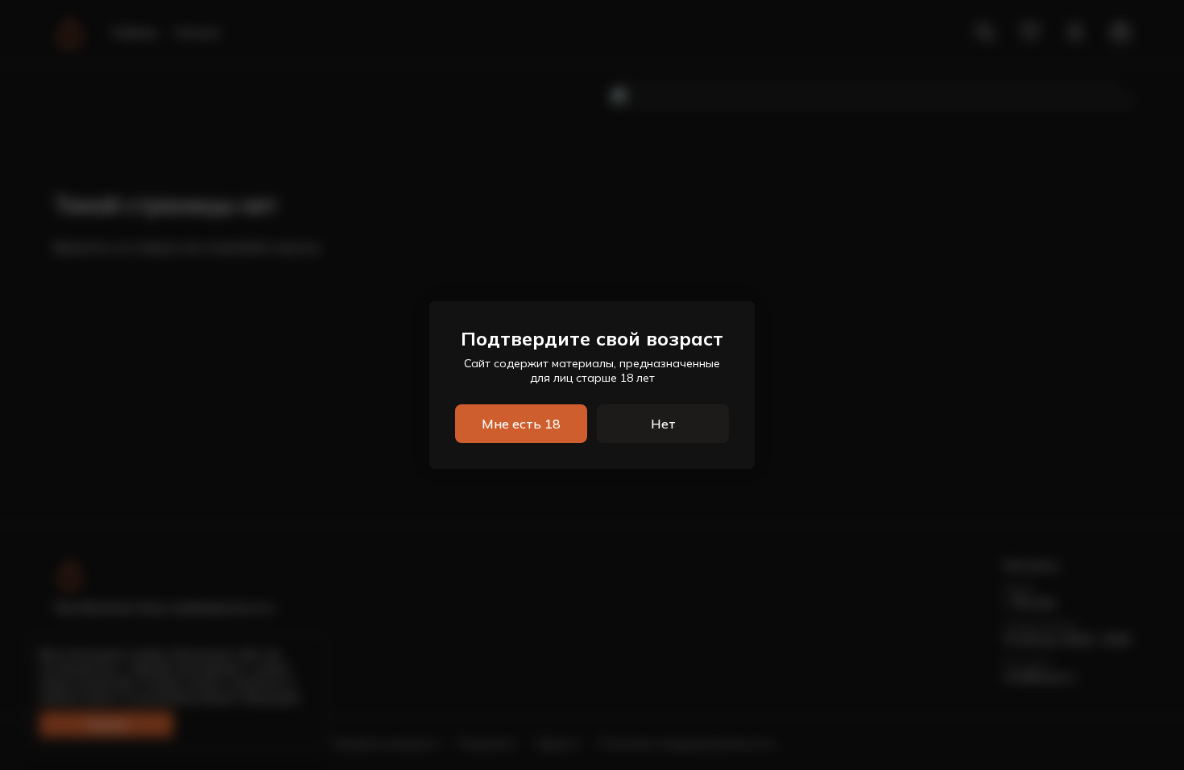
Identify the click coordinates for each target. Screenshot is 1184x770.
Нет (663, 424)
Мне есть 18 (521, 424)
